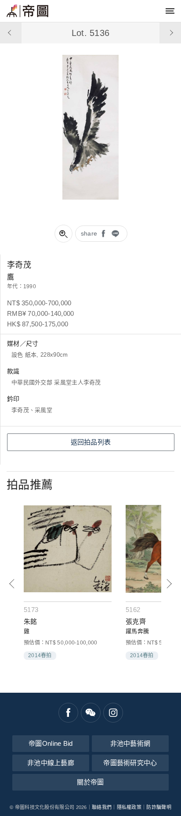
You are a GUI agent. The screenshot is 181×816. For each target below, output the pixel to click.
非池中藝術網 (130, 743)
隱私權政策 (129, 807)
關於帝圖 (90, 782)
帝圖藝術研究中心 (130, 762)
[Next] (169, 583)
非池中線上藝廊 (50, 762)
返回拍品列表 (91, 442)
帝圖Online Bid (51, 743)
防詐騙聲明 (158, 807)
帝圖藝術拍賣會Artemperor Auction (27, 11)
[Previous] (12, 583)
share (89, 233)
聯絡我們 (102, 807)
